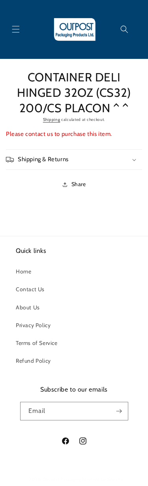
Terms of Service (37, 343)
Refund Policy (33, 360)
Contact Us (30, 289)
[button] (15, 29)
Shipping (51, 119)
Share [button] (78, 184)
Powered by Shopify (103, 479)
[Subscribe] (119, 411)
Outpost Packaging (62, 479)
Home (23, 271)
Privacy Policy (33, 325)
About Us (28, 307)
